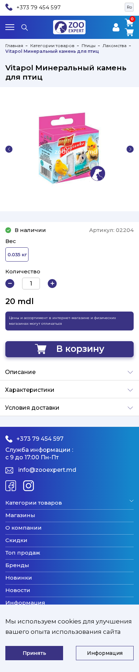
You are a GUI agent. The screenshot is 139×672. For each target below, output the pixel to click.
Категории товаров (52, 45)
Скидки (16, 540)
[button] (8, 149)
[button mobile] (9, 27)
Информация (25, 603)
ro (129, 7)
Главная (14, 45)
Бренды (17, 565)
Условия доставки (32, 407)
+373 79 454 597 (38, 7)
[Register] (116, 27)
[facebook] (10, 485)
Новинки (18, 578)
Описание (20, 372)
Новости (17, 590)
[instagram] (28, 485)
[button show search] (24, 27)
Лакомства (115, 45)
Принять (34, 653)
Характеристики (30, 389)
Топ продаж (22, 553)
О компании (23, 528)
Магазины (20, 515)
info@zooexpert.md (47, 469)
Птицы (89, 45)
